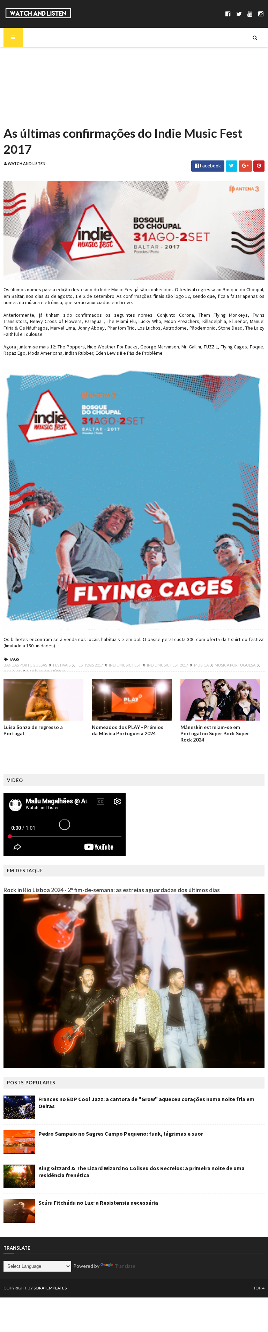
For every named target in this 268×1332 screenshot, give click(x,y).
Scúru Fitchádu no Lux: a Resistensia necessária (98, 1202)
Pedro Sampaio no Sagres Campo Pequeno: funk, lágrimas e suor (120, 1133)
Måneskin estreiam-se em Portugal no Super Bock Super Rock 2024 (214, 733)
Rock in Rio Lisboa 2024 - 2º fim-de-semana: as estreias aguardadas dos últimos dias (111, 890)
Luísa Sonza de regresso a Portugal (33, 730)
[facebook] (228, 13)
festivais (62, 665)
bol (137, 639)
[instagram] (261, 13)
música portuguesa (235, 665)
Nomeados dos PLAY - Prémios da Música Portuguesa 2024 (127, 730)
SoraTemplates (50, 1287)
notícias (12, 671)
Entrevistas (29, 92)
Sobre (22, 56)
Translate (124, 1266)
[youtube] (250, 13)
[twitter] (239, 13)
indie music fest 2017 (168, 665)
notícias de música (46, 671)
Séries (22, 80)
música (201, 665)
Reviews (25, 115)
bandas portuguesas (25, 665)
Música (24, 68)
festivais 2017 (90, 665)
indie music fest (125, 665)
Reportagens (30, 103)
